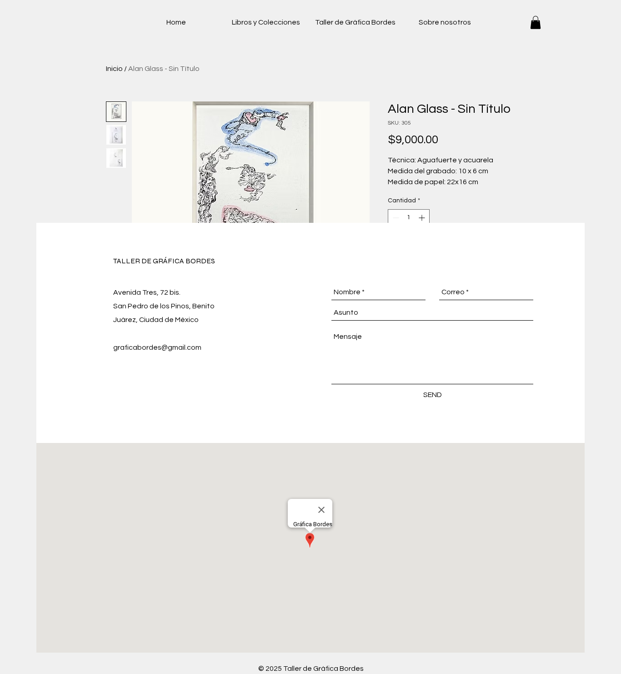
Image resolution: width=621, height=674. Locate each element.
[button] (535, 22)
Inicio (114, 68)
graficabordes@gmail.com (157, 347)
